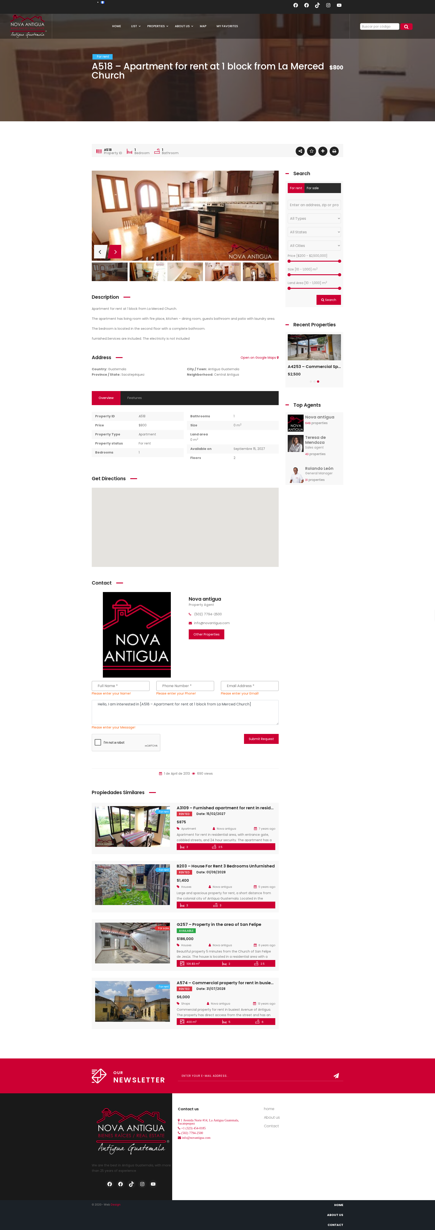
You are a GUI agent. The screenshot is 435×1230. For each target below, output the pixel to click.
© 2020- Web (106, 1204)
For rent (145, 443)
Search (330, 300)
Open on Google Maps (259, 357)
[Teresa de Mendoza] (296, 444)
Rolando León (319, 468)
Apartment (147, 434)
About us (272, 1117)
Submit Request (261, 739)
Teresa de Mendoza (315, 440)
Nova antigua (205, 599)
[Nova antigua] (137, 634)
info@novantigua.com (196, 1137)
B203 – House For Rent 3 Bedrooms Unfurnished (226, 866)
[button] (311, 381)
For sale (313, 188)
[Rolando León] (296, 475)
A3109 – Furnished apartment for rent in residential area (235, 808)
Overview (106, 398)
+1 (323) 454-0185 (193, 1128)
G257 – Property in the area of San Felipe (219, 924)
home (269, 1108)
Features (134, 398)
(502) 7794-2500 (192, 1132)
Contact (271, 1126)
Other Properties (206, 634)
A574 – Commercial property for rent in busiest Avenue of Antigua (246, 983)
